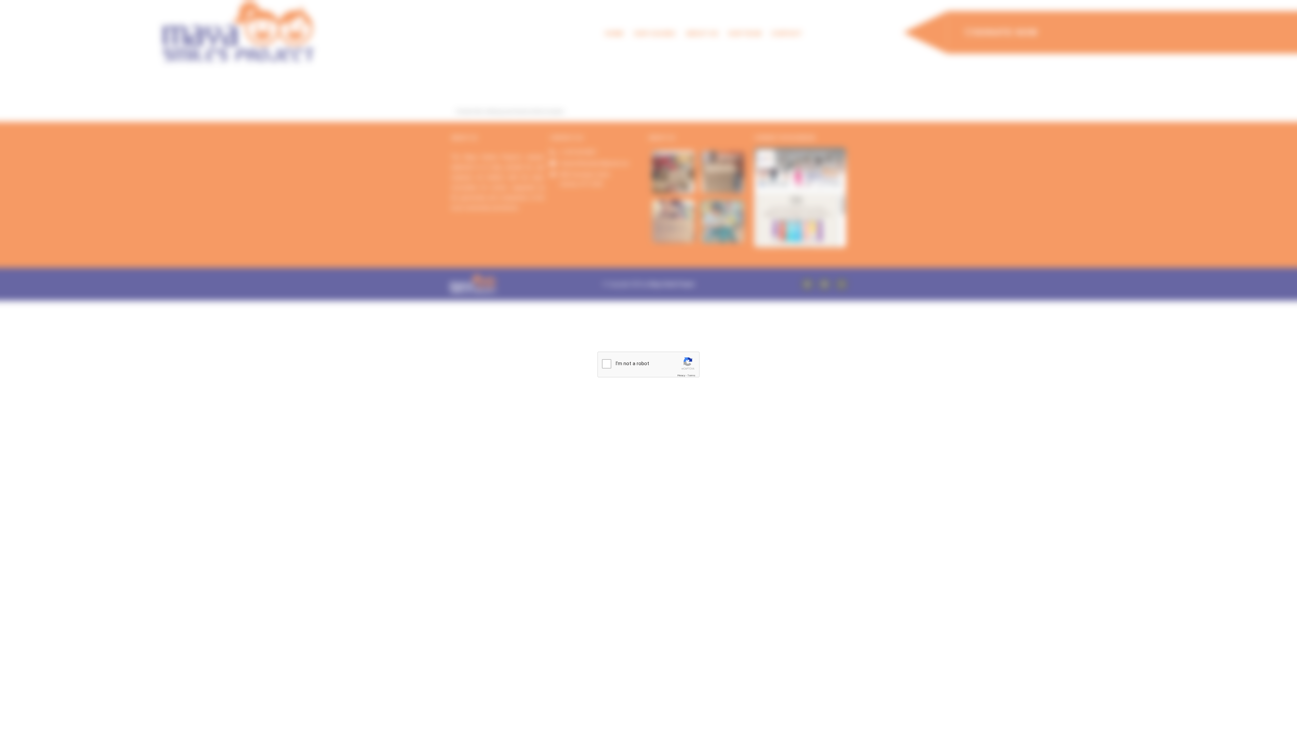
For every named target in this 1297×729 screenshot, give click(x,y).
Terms (691, 375)
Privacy (681, 375)
